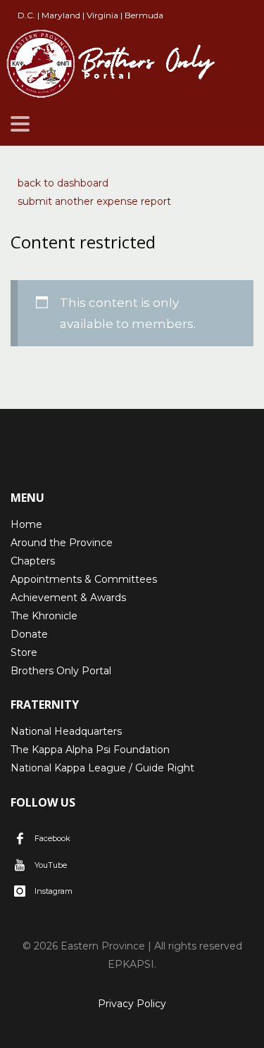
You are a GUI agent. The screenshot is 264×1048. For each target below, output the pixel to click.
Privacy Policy (132, 1003)
